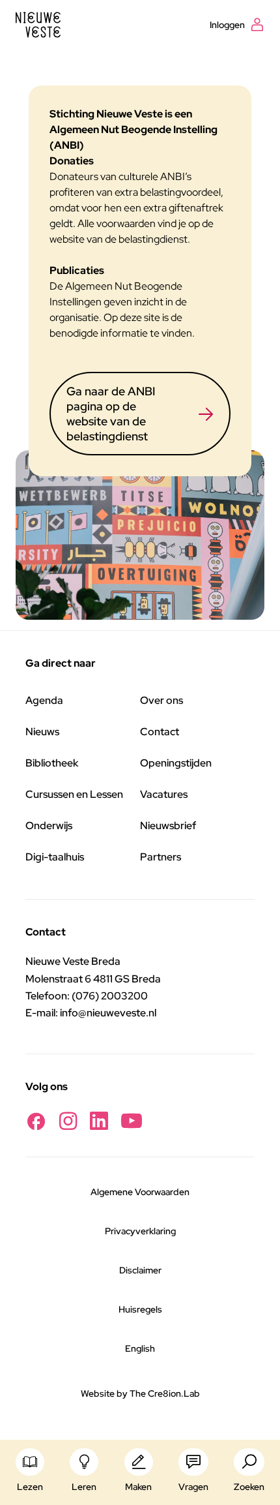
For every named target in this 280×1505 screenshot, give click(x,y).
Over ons (161, 700)
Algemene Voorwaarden (140, 1192)
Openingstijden (176, 763)
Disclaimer (140, 1270)
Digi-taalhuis (54, 857)
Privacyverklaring (140, 1231)
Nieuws (42, 731)
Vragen (193, 1487)
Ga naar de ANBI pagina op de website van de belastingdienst (110, 414)
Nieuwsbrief (168, 825)
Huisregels (140, 1309)
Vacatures (164, 794)
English (140, 1348)
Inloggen (227, 25)
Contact (159, 731)
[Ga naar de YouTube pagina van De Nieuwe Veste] (131, 1121)
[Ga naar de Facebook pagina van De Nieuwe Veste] (35, 1121)
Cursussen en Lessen (74, 794)
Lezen (30, 1487)
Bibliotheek (51, 763)
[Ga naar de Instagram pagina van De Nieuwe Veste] (68, 1121)
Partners (160, 857)
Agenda (44, 700)
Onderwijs (48, 825)
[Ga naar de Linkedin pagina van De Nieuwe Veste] (99, 1121)
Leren (84, 1487)
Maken (138, 1487)
